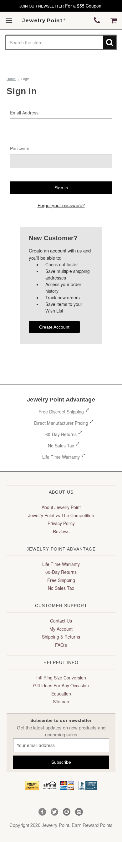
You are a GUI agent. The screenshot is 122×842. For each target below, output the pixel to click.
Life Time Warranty (61, 457)
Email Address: (25, 112)
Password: (20, 148)
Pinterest (67, 812)
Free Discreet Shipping (61, 411)
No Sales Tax (61, 445)
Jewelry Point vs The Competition (61, 515)
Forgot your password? (61, 205)
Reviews (61, 531)
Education (61, 693)
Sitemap (61, 701)
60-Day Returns (61, 434)
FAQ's (61, 645)
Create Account (54, 327)
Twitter (54, 812)
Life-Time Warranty (61, 564)
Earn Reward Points (92, 825)
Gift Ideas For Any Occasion (61, 685)
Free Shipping (61, 580)
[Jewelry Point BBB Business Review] (88, 784)
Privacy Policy (61, 523)
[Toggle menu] (8, 20)
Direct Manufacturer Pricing (61, 423)
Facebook (42, 812)
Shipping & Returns (61, 637)
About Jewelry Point (61, 507)
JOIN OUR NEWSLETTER (41, 5)
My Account (61, 629)
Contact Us (61, 621)
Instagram (79, 812)
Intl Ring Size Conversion (61, 677)
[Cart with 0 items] (114, 20)
